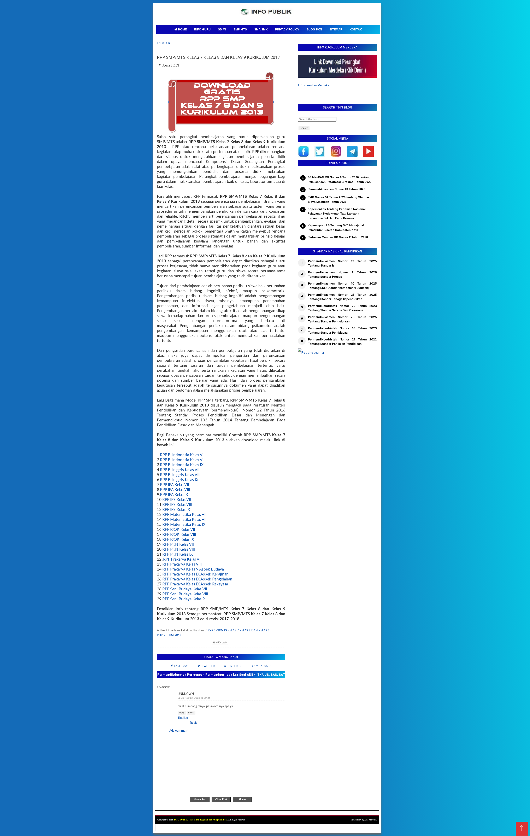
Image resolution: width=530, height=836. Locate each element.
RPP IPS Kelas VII (176, 500)
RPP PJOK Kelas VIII (179, 535)
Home (242, 799)
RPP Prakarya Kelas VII (182, 559)
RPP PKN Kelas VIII (178, 549)
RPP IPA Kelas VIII (175, 490)
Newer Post (200, 799)
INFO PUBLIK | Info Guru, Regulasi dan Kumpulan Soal (200, 820)
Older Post (221, 799)
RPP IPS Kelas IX (176, 510)
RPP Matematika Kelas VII (184, 515)
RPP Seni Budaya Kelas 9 (183, 599)
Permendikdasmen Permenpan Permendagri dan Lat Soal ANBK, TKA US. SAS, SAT (221, 674)
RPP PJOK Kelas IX (178, 540)
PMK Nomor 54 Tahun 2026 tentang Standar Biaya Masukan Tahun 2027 (338, 199)
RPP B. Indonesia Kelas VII (182, 455)
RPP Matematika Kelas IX (183, 525)
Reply (181, 713)
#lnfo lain (220, 642)
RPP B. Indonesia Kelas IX (182, 465)
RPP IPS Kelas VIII (177, 505)
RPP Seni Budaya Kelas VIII (185, 594)
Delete (191, 713)
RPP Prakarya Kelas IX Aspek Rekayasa (195, 584)
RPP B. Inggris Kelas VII (179, 470)
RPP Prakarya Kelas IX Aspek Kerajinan (195, 574)
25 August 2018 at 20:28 (195, 697)
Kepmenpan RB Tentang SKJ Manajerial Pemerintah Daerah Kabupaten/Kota (336, 228)
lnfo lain (163, 43)
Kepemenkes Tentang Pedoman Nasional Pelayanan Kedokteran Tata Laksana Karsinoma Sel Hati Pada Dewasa (337, 213)
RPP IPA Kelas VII (174, 485)
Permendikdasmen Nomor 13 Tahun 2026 (336, 189)
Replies (183, 717)
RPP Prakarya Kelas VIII (182, 564)
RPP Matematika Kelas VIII (184, 520)
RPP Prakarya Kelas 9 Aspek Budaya (193, 569)
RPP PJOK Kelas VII (178, 530)
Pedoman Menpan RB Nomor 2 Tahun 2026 (338, 237)
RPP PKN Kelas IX (177, 554)
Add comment (178, 730)
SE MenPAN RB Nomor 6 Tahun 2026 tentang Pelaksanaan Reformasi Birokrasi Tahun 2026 (339, 179)
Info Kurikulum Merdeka (313, 85)
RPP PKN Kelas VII (178, 544)
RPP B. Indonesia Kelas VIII (183, 460)
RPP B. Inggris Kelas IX (179, 480)
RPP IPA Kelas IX (174, 495)
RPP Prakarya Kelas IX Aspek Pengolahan (197, 579)
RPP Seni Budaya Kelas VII (184, 589)
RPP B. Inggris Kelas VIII (180, 475)
